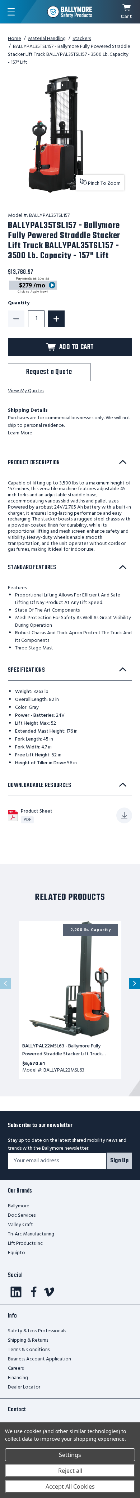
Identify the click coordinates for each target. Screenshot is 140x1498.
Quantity (18, 303)
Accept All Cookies (70, 1486)
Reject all (70, 1471)
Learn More (20, 433)
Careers (16, 1368)
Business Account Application (39, 1359)
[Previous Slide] (5, 983)
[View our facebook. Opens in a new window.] (34, 1292)
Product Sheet (36, 811)
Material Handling (47, 39)
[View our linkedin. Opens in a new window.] (16, 1292)
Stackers (82, 39)
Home (14, 39)
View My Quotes (26, 391)
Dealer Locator (24, 1387)
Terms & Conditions (29, 1350)
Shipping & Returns (28, 1340)
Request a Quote (49, 371)
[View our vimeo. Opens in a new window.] (49, 1292)
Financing (18, 1378)
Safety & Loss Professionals (37, 1331)
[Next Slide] (134, 983)
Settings (70, 1455)
